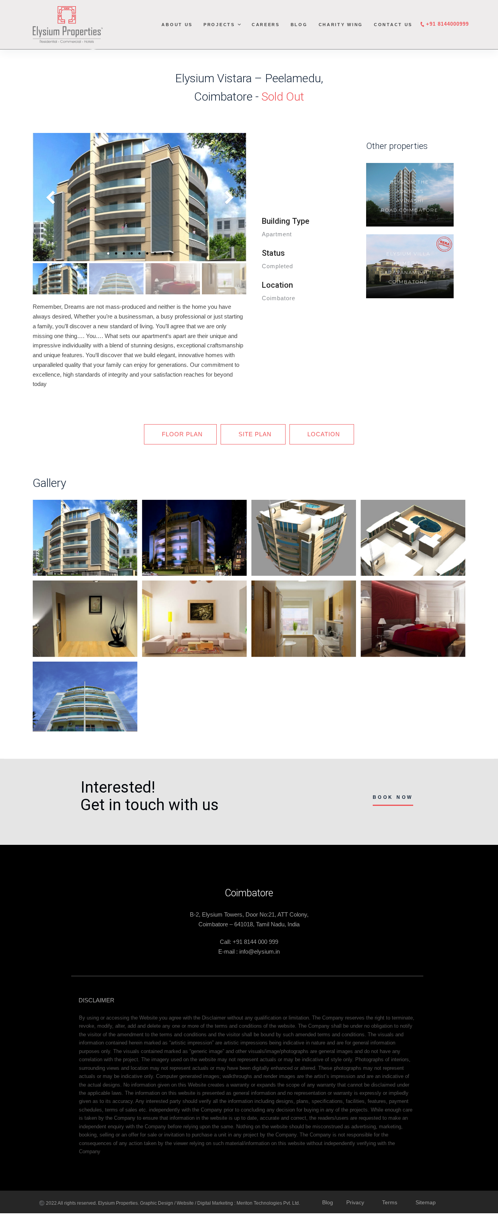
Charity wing (341, 24)
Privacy (355, 1202)
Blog (299, 24)
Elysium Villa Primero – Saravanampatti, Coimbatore (405, 267)
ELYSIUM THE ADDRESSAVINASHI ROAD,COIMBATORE (406, 195)
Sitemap (426, 1202)
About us (177, 24)
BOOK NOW (393, 797)
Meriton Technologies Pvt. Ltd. (268, 1203)
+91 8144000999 (447, 24)
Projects (219, 24)
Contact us (393, 24)
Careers (266, 24)
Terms (389, 1202)
